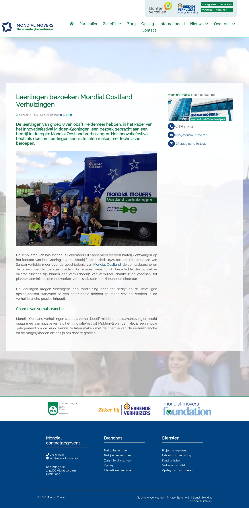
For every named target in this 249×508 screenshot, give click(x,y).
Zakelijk (110, 24)
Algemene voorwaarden (151, 497)
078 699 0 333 (184, 126)
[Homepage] (72, 24)
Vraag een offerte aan (217, 4)
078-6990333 (57, 454)
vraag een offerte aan (194, 143)
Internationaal (172, 24)
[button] (162, 30)
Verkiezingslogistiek (174, 465)
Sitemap (207, 501)
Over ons (222, 24)
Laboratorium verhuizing (176, 455)
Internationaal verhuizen (118, 470)
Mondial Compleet (214, 10)
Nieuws (197, 24)
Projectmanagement (174, 450)
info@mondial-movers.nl (191, 135)
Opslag (147, 24)
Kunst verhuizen (171, 460)
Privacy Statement (178, 497)
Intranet (195, 497)
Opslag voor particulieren (177, 470)
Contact (149, 30)
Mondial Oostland (107, 264)
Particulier (88, 24)
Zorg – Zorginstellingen (118, 460)
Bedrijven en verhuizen (117, 455)
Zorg (131, 24)
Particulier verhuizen (116, 450)
